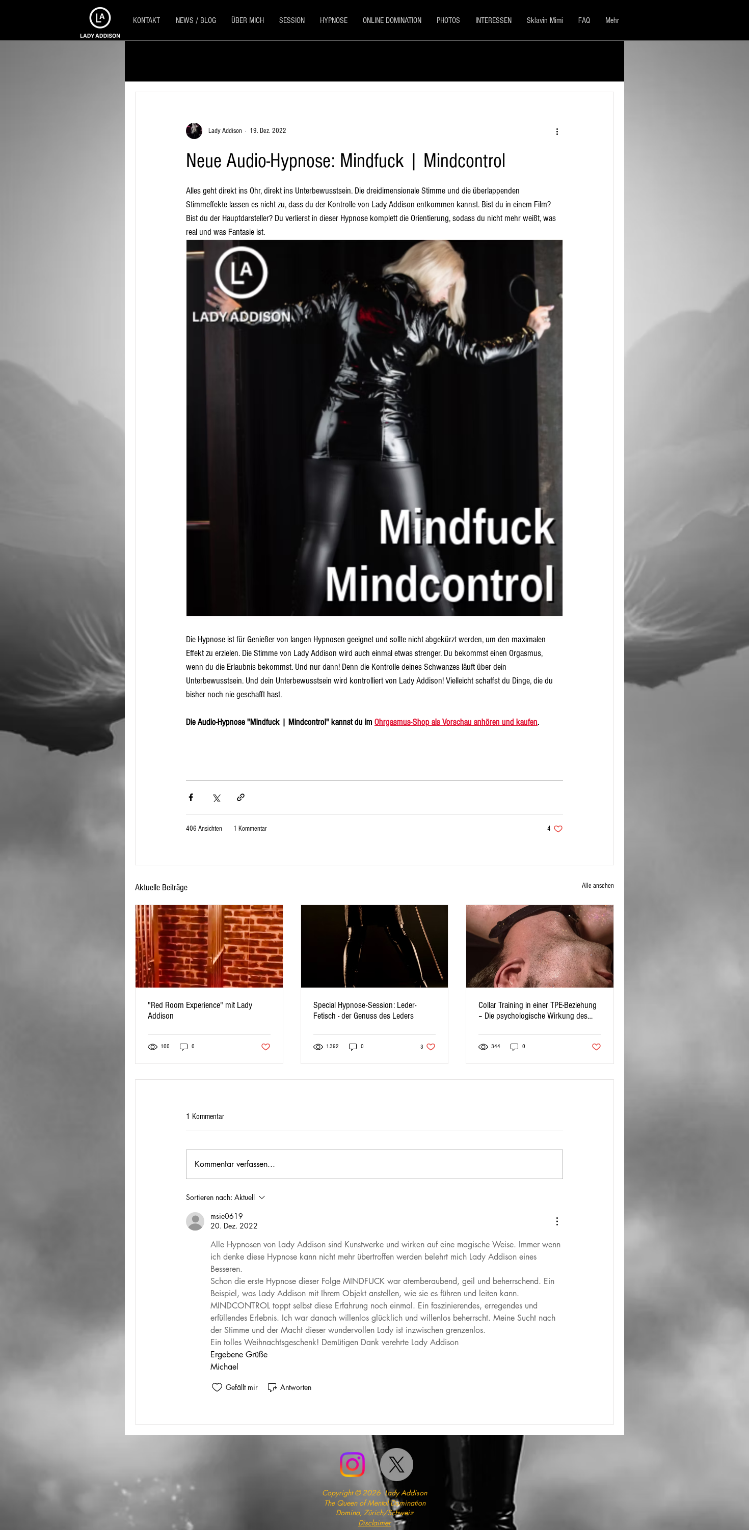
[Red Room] (209, 946)
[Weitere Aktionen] (557, 131)
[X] (396, 1464)
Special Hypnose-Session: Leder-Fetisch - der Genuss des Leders (364, 1010)
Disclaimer (374, 1522)
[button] (601, 61)
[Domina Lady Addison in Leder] (374, 946)
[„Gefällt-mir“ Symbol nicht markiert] (217, 1387)
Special (259, 61)
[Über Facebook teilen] (191, 797)
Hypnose (381, 61)
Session (213, 61)
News (335, 61)
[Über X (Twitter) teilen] (216, 797)
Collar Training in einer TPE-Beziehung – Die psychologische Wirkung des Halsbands (537, 1010)
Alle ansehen (598, 886)
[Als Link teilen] (241, 797)
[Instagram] (352, 1464)
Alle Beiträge (157, 61)
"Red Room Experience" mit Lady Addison (200, 1010)
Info (298, 61)
